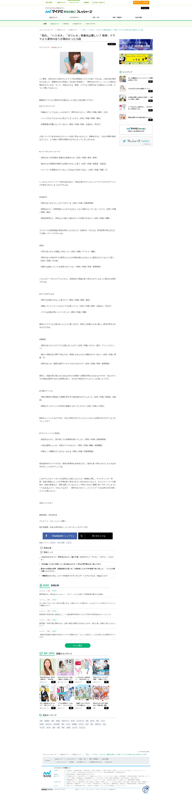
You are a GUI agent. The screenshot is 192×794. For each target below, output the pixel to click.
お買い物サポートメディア (85, 779)
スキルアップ (77, 24)
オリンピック (80, 720)
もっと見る (77, 645)
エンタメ (53, 542)
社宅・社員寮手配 (110, 785)
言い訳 (48, 727)
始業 (54, 727)
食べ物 (72, 720)
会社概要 (76, 789)
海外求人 (115, 770)
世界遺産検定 (80, 778)
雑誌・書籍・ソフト (143, 776)
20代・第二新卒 (89, 781)
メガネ (68, 724)
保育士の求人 (106, 783)
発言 (92, 724)
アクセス (82, 789)
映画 (63, 724)
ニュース (69, 542)
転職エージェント (106, 781)
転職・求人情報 (106, 770)
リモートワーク (90, 24)
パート (141, 770)
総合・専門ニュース (83, 776)
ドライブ (74, 727)
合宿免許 (86, 2)
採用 (97, 789)
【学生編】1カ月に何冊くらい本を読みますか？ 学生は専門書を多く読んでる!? (71, 564)
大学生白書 (56, 724)
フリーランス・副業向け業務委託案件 (105, 772)
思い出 (92, 720)
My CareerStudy (125, 778)
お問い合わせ (108, 762)
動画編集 (74, 724)
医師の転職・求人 (97, 783)
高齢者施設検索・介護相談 (134, 779)
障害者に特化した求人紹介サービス (87, 772)
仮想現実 (47, 720)
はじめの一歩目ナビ (99, 2)
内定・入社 (82, 759)
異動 (53, 720)
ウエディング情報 (71, 778)
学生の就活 (69, 770)
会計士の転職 (126, 781)
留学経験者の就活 (78, 770)
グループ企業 (103, 789)
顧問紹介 (145, 781)
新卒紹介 (97, 781)
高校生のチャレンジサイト (96, 776)
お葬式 (41, 724)
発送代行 (90, 785)
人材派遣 (69, 781)
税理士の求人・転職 (135, 781)
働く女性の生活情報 (132, 776)
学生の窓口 (49, 2)
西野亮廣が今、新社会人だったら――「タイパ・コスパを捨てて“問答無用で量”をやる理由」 (71, 594)
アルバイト (135, 770)
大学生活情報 (122, 776)
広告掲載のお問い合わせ (96, 762)
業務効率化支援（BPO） (80, 785)
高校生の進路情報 (71, 774)
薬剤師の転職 (70, 783)
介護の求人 (122, 783)
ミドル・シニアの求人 (72, 772)
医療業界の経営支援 (131, 783)
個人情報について (81, 762)
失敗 (97, 720)
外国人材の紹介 (141, 783)
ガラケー (81, 724)
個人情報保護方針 (111, 789)
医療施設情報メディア (72, 779)
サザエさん (48, 724)
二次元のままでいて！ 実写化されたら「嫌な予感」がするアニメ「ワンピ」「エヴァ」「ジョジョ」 (77, 558)
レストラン (82, 727)
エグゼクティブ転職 (116, 781)
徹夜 (63, 727)
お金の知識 (105, 759)
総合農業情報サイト (89, 778)
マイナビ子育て (99, 778)
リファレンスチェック (121, 785)
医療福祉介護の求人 (120, 772)
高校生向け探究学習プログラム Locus (85, 774)
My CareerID (134, 778)
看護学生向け (87, 770)
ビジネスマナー (71, 759)
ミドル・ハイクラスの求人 (125, 770)
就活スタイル (61, 2)
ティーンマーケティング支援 (110, 776)
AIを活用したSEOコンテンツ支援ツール (116, 779)
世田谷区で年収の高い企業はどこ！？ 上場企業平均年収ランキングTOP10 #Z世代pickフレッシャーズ (75, 614)
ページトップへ (144, 751)
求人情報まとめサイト (72, 776)
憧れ (104, 724)
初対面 (58, 720)
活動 (87, 720)
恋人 (87, 724)
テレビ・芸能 (61, 542)
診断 (45, 24)
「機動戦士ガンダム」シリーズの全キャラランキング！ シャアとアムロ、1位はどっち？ (74, 576)
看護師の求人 (78, 783)
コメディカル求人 (87, 783)
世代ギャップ (65, 720)
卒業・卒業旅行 (93, 759)
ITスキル (66, 24)
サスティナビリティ (90, 789)
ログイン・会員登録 (142, 2)
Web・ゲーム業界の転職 (78, 781)
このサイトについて (61, 762)
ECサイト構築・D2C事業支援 (112, 778)
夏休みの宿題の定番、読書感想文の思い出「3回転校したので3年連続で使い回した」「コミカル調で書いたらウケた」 (78, 570)
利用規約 (72, 762)
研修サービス (70, 785)
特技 (58, 727)
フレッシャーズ (74, 2)
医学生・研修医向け (96, 770)
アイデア (42, 727)
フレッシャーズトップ (46, 30)
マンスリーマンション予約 (99, 779)
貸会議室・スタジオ (98, 785)
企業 (41, 720)
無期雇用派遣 (115, 783)
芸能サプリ (98, 724)
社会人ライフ (55, 24)
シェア (102, 720)
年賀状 (68, 727)
